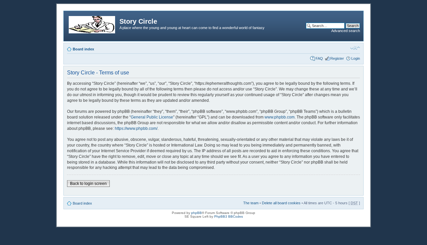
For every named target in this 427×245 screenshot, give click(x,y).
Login (355, 58)
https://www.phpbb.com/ (136, 128)
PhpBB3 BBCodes (228, 216)
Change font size (355, 48)
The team (251, 203)
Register (337, 58)
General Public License (152, 117)
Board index (83, 49)
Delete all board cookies (281, 203)
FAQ (319, 58)
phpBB (196, 213)
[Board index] (92, 23)
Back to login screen (88, 183)
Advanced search (345, 31)
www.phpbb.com (280, 117)
